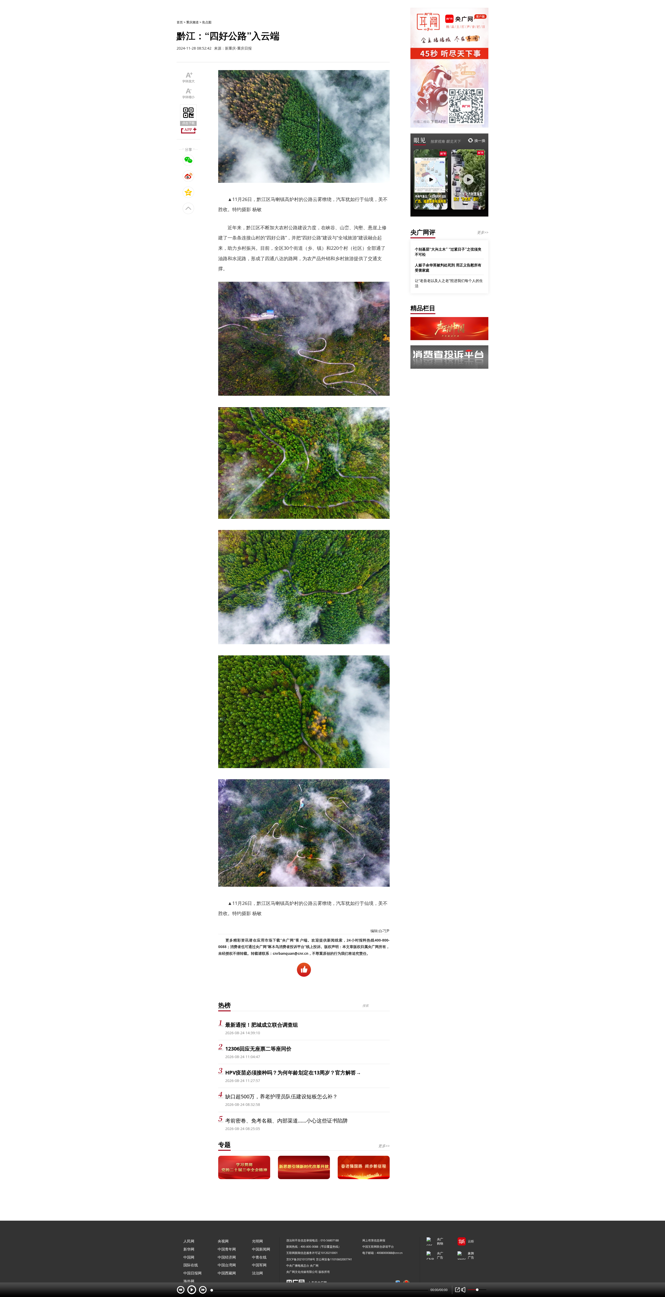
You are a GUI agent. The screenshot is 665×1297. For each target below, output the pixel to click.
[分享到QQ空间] (188, 192)
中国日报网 (192, 1273)
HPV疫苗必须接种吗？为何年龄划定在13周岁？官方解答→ (293, 1072)
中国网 (188, 1257)
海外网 (188, 1281)
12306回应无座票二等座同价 (258, 1048)
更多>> (384, 1145)
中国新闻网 (261, 1249)
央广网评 (422, 232)
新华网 (188, 1249)
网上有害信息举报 (373, 1240)
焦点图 (206, 22)
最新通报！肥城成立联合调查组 (261, 1024)
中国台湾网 (227, 1264)
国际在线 (190, 1264)
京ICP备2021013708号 (300, 1259)
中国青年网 (227, 1249)
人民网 (188, 1241)
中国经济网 (227, 1257)
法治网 (257, 1273)
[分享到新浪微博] (188, 176)
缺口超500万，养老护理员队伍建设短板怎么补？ (281, 1096)
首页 (180, 22)
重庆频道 (192, 22)
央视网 (223, 1241)
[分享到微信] (188, 160)
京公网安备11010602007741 (334, 1259)
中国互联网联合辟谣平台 (378, 1246)
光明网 (257, 1241)
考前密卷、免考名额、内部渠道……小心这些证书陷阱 (286, 1120)
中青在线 (259, 1257)
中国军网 (259, 1264)
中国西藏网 (227, 1273)
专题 (224, 1144)
